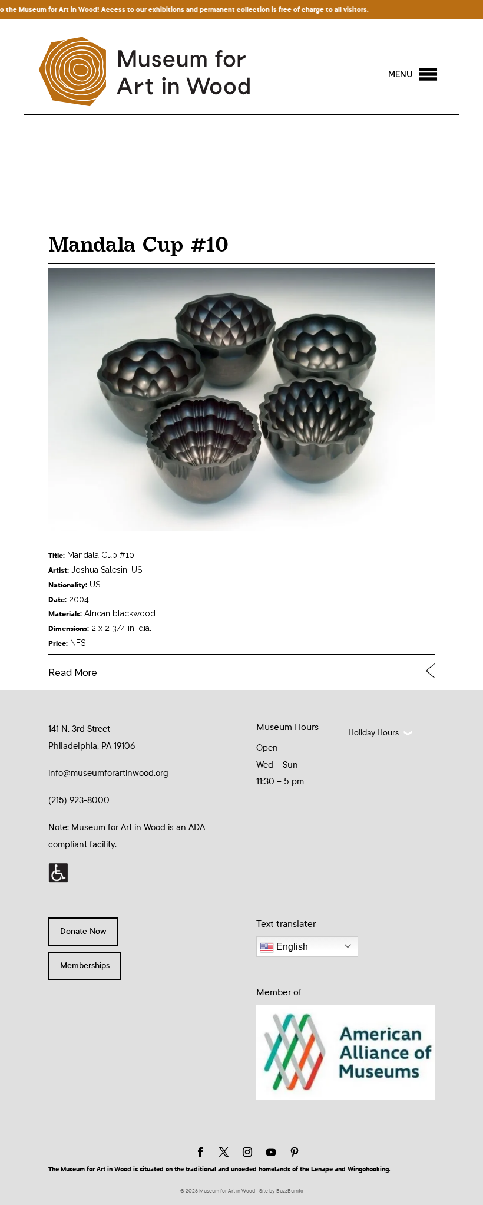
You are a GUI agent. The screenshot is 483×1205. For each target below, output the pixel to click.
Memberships (85, 965)
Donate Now (83, 931)
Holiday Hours (373, 733)
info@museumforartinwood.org (108, 773)
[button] (400, 74)
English (291, 947)
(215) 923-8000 (79, 800)
